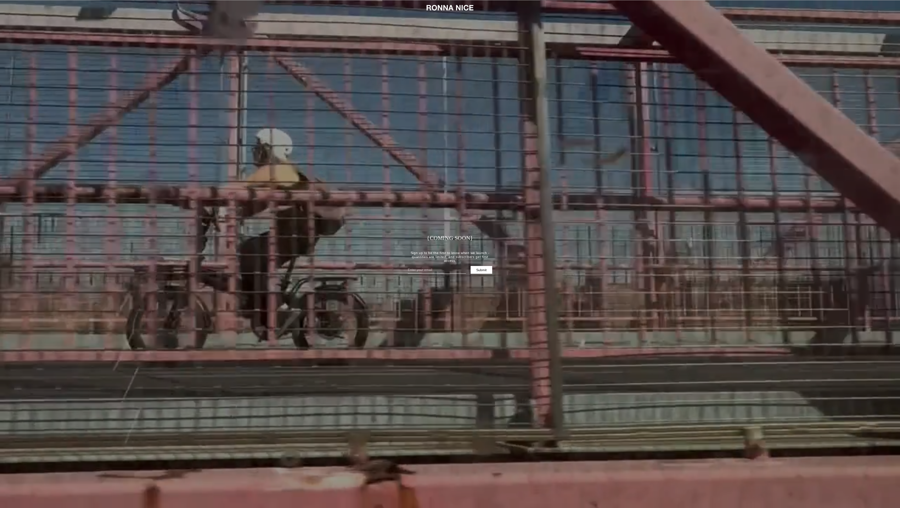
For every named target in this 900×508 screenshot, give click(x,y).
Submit (481, 270)
